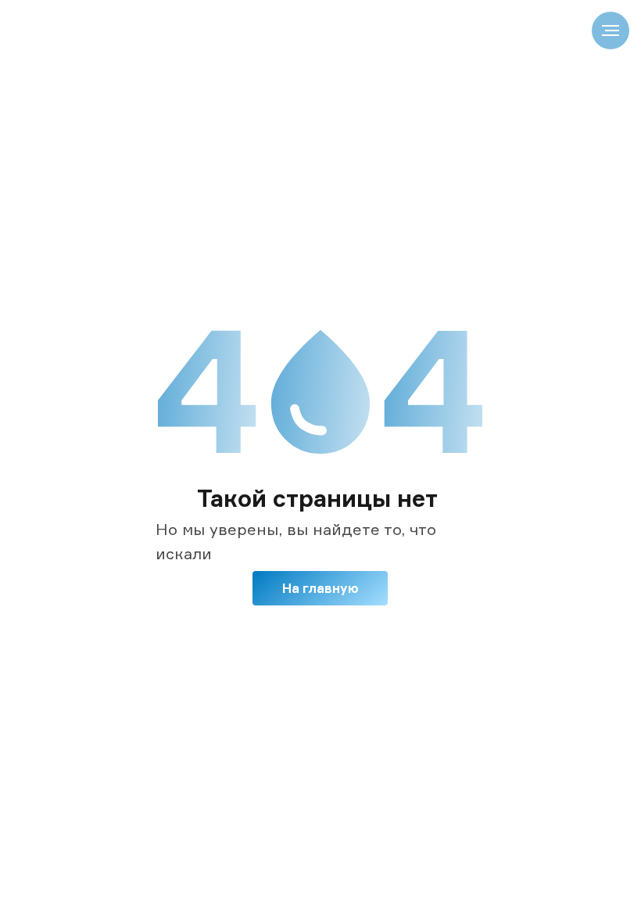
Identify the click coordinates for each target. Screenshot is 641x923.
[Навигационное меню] (610, 30)
